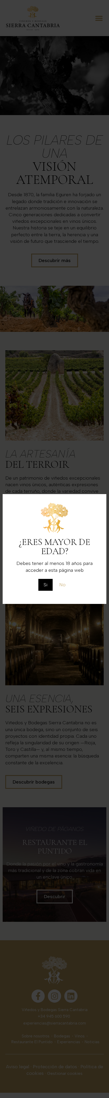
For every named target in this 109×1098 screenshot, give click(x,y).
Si (45, 585)
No (62, 585)
